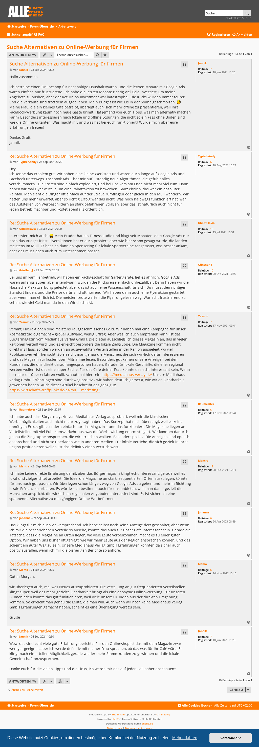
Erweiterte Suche (238, 18)
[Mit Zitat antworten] (184, 64)
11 (211, 466)
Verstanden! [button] (230, 738)
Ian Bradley (163, 714)
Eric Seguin (118, 714)
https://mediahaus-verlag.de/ (127, 374)
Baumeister (206, 403)
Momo (202, 563)
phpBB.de (147, 723)
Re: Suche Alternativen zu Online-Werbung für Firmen (62, 156)
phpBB (115, 719)
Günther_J (205, 264)
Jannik (202, 63)
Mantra (203, 460)
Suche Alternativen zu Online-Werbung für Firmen (73, 47)
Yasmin (203, 316)
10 (211, 229)
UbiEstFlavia (206, 222)
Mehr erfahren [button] (184, 738)
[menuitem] (39, 34)
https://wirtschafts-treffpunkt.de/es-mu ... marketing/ (54, 390)
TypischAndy (206, 156)
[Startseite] (27, 11)
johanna (203, 512)
